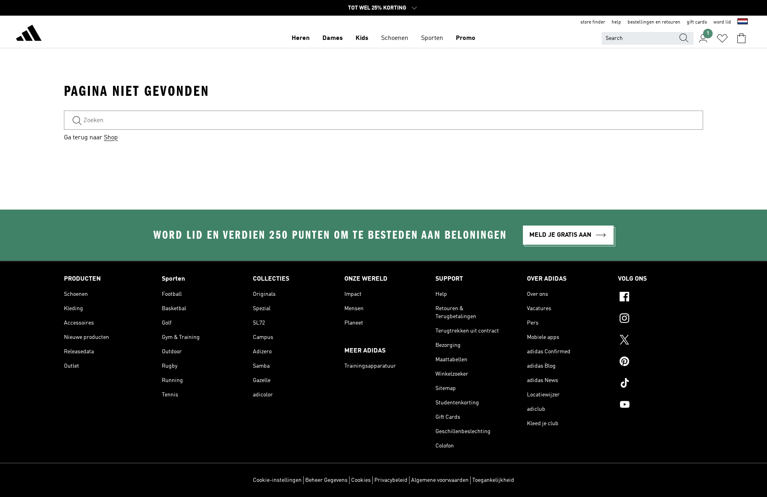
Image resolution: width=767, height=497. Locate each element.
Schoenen (394, 38)
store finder (592, 22)
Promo (465, 38)
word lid (722, 22)
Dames (332, 38)
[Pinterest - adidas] (660, 362)
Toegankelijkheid (493, 480)
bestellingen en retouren (654, 22)
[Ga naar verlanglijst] (722, 38)
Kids (362, 38)
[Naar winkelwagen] (741, 38)
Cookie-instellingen (277, 480)
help (616, 22)
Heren (301, 38)
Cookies (361, 480)
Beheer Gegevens (326, 480)
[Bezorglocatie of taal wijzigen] (742, 22)
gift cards (697, 22)
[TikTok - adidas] (660, 384)
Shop (111, 138)
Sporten (432, 38)
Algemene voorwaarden (440, 480)
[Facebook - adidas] (660, 298)
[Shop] (29, 34)
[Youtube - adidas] (660, 405)
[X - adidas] (660, 341)
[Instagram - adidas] (660, 319)
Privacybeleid (390, 480)
